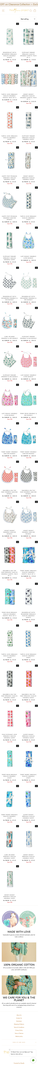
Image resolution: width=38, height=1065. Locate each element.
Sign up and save (19, 1042)
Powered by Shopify (19, 1063)
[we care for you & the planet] (19, 985)
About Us (19, 1015)
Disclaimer (19, 1021)
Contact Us (19, 1018)
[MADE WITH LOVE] (19, 919)
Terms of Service (19, 1033)
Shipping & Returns (19, 1024)
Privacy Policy (19, 1030)
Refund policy (19, 1036)
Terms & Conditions (19, 1027)
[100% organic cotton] (19, 952)
